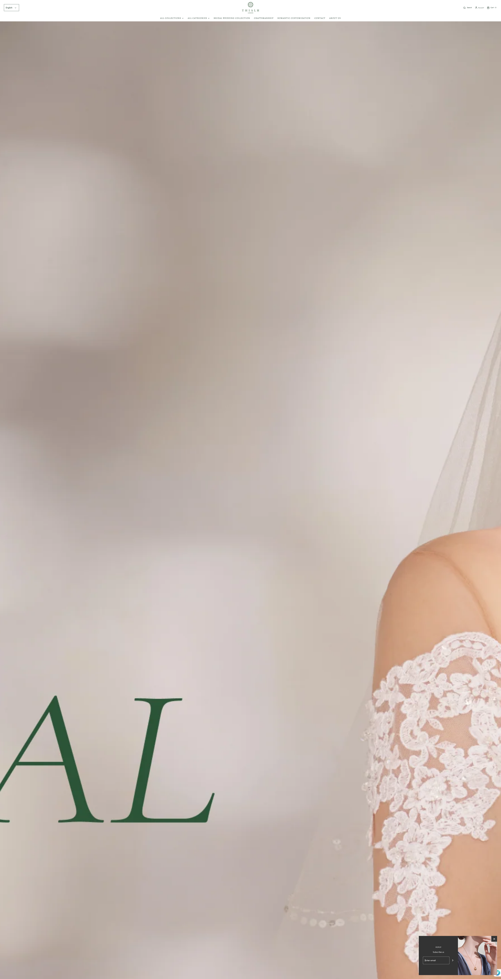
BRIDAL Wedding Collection (232, 18)
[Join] (452, 960)
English (9, 7)
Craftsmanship (264, 18)
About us (335, 18)
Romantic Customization (294, 18)
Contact (319, 18)
